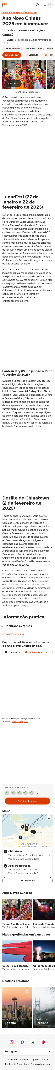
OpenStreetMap (35, 846)
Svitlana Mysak (20, 721)
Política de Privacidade (17, 1064)
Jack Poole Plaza (38, 652)
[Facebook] (22, 1042)
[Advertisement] (27, 157)
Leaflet (23, 846)
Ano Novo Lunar (33, 48)
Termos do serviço (40, 1064)
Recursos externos (18, 626)
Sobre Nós (12, 1059)
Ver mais (30, 880)
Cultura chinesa (12, 48)
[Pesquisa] (37, 5)
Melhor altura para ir (19, 12)
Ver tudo (13, 83)
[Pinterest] (43, 1042)
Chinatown (14, 652)
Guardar (14, 55)
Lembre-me (30, 801)
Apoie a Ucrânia (40, 1059)
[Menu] (47, 5)
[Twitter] (32, 1042)
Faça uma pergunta (13, 634)
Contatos (24, 1059)
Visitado (33, 55)
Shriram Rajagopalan (30, 92)
